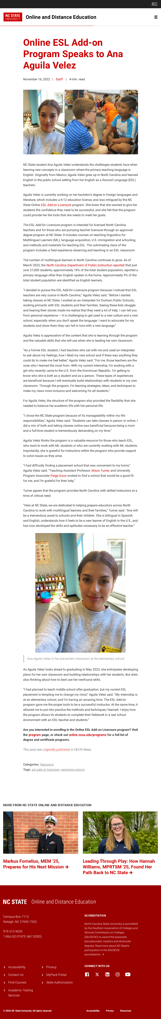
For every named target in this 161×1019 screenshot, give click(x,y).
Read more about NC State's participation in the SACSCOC (106, 950)
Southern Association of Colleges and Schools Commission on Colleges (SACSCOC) (111, 933)
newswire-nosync (73, 769)
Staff (59, 79)
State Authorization (59, 982)
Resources (125, 1010)
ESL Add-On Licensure (45, 769)
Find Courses (17, 982)
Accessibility (17, 967)
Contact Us (16, 975)
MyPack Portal (56, 975)
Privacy (51, 967)
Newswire (47, 764)
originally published (56, 749)
